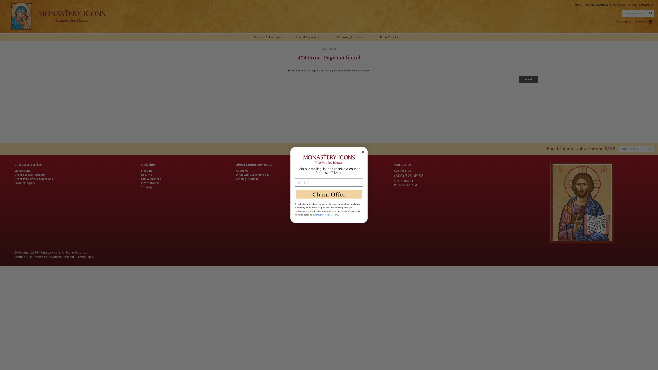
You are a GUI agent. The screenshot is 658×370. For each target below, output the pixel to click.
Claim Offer (329, 194)
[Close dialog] (363, 152)
